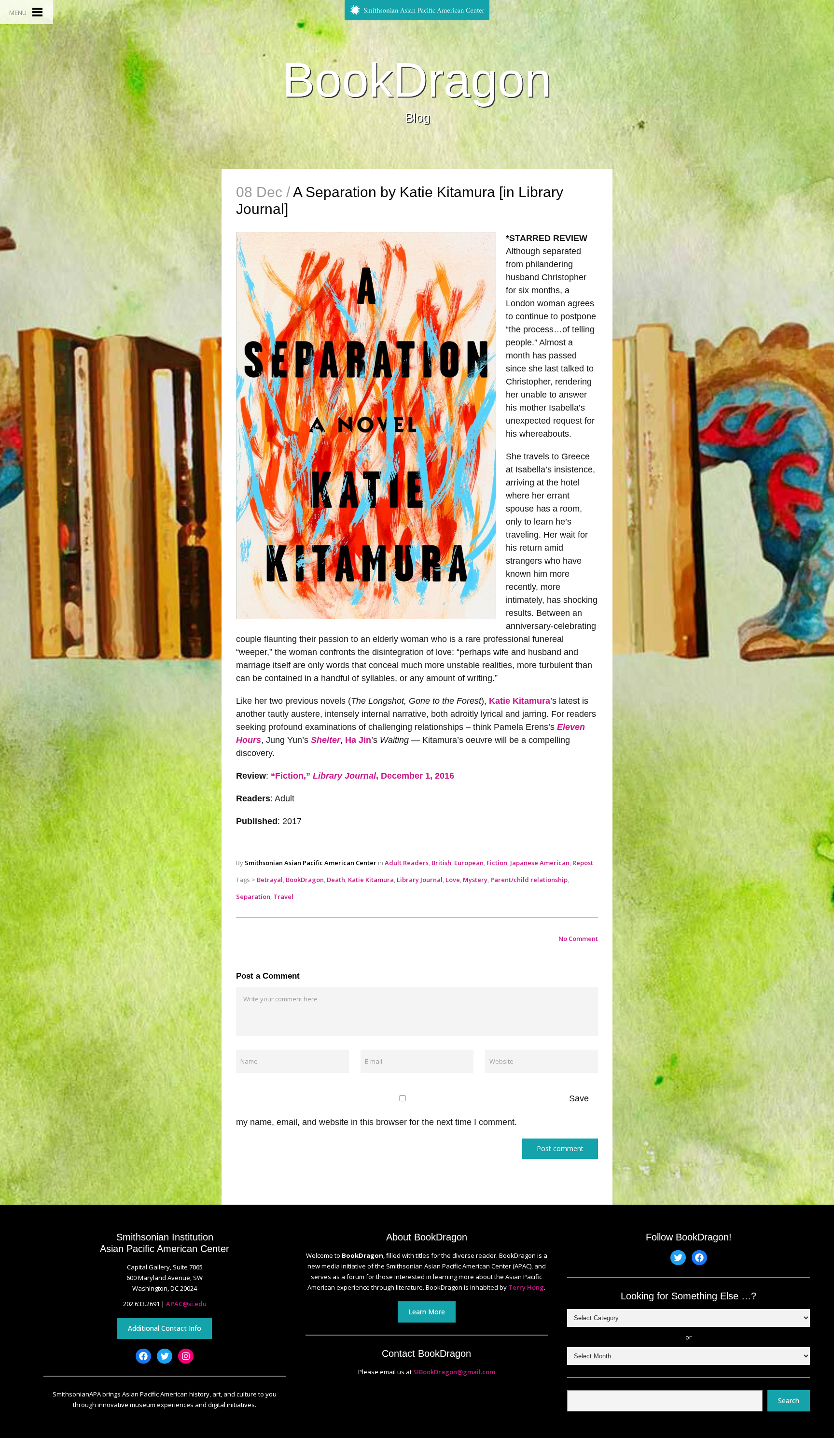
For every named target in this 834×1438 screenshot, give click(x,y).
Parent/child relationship (529, 879)
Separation (253, 896)
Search (788, 1400)
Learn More (426, 1311)
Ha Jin (358, 740)
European (469, 862)
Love (452, 879)
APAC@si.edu (186, 1303)
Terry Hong (526, 1287)
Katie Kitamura (519, 701)
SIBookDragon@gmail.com (454, 1371)
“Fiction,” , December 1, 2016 (362, 776)
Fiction (496, 862)
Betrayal (270, 879)
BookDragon (417, 80)
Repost (582, 862)
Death (336, 879)
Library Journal (420, 879)
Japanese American (540, 862)
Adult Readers (407, 862)
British (441, 862)
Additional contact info (164, 1328)
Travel (283, 896)
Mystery (475, 879)
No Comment (578, 938)
